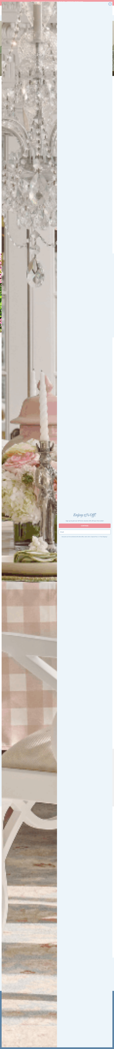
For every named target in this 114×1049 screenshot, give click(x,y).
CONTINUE (84, 526)
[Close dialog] (110, 4)
